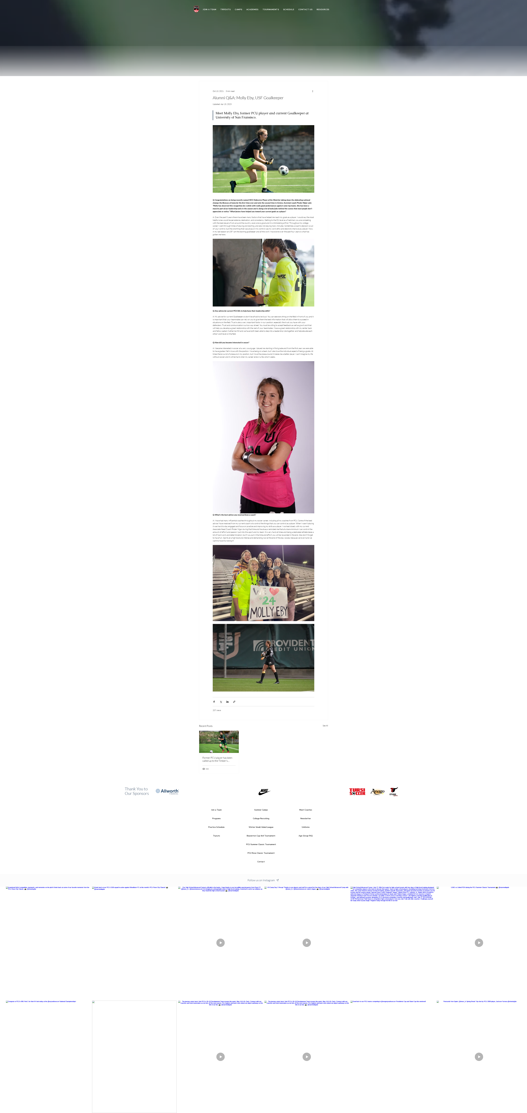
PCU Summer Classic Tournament (261, 844)
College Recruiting (261, 818)
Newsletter (305, 818)
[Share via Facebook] (214, 701)
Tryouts (216, 835)
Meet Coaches (305, 810)
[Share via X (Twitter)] (220, 701)
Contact (261, 861)
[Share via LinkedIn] (227, 701)
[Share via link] (234, 701)
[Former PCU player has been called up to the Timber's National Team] (219, 742)
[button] (238, 9)
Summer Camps (261, 810)
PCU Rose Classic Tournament (261, 853)
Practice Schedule (216, 827)
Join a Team (216, 810)
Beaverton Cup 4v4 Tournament (261, 835)
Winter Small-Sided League (261, 827)
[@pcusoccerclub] (277, 880)
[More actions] (312, 91)
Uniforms (306, 827)
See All (325, 725)
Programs (216, 818)
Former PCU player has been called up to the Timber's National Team (217, 759)
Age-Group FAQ (306, 835)
